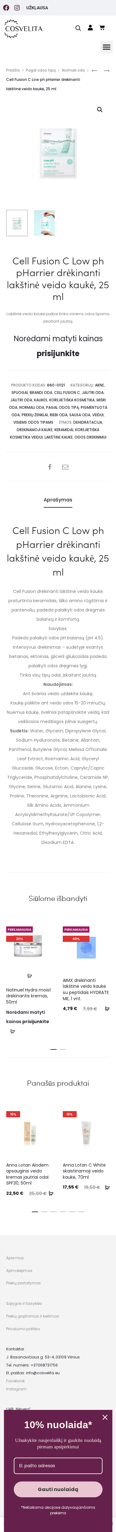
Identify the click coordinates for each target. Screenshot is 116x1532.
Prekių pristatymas (23, 1283)
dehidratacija (87, 422)
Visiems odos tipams (33, 422)
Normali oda (73, 70)
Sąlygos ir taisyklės (24, 1303)
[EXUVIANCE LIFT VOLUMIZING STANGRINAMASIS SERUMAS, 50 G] (103, 70)
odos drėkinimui (90, 437)
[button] (107, 47)
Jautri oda (93, 392)
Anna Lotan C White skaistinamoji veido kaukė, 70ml (84, 1171)
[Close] (104, 1417)
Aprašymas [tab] (58, 499)
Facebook (15, 1381)
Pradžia (13, 70)
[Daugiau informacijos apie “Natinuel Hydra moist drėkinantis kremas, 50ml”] (29, 975)
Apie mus (15, 1257)
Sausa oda (79, 414)
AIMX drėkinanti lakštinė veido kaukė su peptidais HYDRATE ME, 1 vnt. (86, 989)
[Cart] (102, 27)
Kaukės (40, 400)
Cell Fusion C (67, 392)
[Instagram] (17, 8)
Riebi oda (58, 414)
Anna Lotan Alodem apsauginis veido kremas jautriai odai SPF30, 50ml (27, 1174)
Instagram (16, 1389)
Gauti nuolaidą (58, 1489)
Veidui (98, 414)
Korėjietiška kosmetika (72, 400)
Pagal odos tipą (41, 70)
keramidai (63, 429)
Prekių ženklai (35, 414)
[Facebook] (6, 8)
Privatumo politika (23, 1328)
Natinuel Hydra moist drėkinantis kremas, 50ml (28, 996)
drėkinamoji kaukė (35, 429)
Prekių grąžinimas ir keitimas (32, 1316)
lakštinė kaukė (59, 437)
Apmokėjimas (19, 1270)
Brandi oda (41, 392)
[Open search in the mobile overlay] (78, 27)
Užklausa (37, 7)
